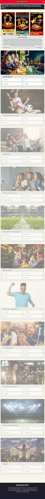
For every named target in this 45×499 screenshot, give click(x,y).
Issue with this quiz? (39, 47)
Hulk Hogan (6, 83)
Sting (26, 79)
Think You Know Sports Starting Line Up (28, 489)
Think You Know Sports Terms (14, 489)
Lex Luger (6, 79)
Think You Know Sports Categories (14, 490)
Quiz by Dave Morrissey (6, 47)
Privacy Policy (29, 487)
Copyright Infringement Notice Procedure (29, 490)
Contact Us (35, 487)
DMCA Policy (23, 487)
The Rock (26, 83)
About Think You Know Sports (14, 487)
